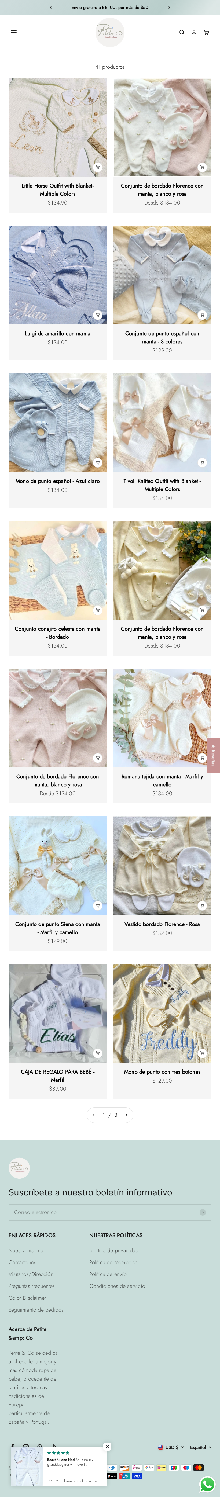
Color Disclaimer (27, 1298)
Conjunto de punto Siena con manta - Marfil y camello (57, 928)
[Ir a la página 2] (126, 1115)
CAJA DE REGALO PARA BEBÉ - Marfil (57, 1076)
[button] (107, 1447)
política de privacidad (113, 1250)
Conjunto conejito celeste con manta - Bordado (58, 633)
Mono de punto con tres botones (162, 1072)
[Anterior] (51, 7)
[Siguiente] (169, 7)
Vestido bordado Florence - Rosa (162, 924)
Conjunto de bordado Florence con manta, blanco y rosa (162, 190)
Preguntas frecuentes (32, 1286)
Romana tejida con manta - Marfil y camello (162, 781)
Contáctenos (22, 1262)
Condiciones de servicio (117, 1286)
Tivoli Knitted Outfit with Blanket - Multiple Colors (162, 485)
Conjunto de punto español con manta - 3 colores (162, 337)
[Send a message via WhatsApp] (207, 1484)
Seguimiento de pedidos (36, 1310)
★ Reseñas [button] (213, 755)
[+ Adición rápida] (97, 167)
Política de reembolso (113, 1262)
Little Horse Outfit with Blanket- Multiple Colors (58, 190)
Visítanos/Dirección (31, 1274)
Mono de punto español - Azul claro (58, 481)
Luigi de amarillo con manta (57, 333)
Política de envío (107, 1274)
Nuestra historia (26, 1250)
